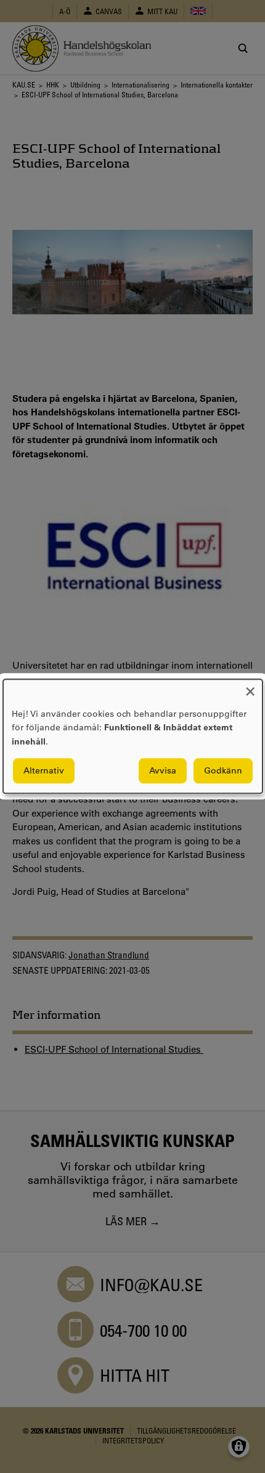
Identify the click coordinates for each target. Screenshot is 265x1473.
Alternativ (43, 771)
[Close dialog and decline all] (250, 687)
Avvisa (162, 771)
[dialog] (133, 736)
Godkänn (223, 771)
